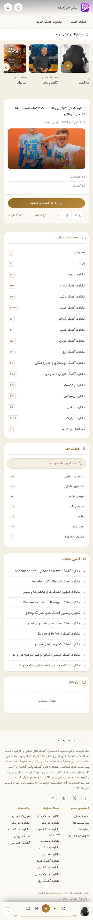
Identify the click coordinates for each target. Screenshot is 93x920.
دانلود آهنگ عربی (72, 329)
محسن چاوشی (74, 476)
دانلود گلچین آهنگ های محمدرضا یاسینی (51, 591)
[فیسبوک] (85, 798)
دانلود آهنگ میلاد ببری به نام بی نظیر (54, 623)
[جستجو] (8, 7)
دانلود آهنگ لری (73, 352)
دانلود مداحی (75, 407)
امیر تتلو (78, 526)
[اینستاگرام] (63, 798)
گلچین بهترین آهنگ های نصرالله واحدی (52, 613)
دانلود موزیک (75, 418)
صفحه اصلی (78, 21)
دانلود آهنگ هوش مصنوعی (65, 374)
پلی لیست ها (81, 823)
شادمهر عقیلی (74, 486)
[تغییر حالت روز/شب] (18, 7)
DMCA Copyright (78, 836)
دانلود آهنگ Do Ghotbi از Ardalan (56, 581)
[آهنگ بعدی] (55, 908)
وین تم (63, 898)
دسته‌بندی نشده (73, 429)
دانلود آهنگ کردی (72, 340)
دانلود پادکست (74, 385)
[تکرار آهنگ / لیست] (28, 908)
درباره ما (84, 829)
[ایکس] (74, 798)
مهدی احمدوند (74, 536)
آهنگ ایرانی (22, 836)
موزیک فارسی (21, 816)
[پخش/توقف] (46, 908)
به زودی (79, 252)
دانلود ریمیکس (74, 396)
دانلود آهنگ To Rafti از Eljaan (59, 633)
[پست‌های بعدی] (6, 67)
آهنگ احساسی (20, 843)
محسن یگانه (76, 506)
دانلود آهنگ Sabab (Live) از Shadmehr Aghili (47, 571)
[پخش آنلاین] (68, 65)
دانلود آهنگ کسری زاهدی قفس (57, 644)
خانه (80, 34)
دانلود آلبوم (76, 274)
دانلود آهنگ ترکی (72, 296)
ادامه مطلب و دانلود (43, 203)
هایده (80, 516)
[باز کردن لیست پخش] (7, 911)
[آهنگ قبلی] (36, 908)
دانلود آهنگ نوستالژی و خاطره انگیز (60, 363)
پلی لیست (78, 263)
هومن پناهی (75, 496)
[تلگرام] (53, 798)
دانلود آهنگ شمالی (71, 318)
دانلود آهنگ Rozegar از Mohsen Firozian (51, 602)
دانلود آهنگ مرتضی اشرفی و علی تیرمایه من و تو (46, 654)
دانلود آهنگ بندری (72, 285)
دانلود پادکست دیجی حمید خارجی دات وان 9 (49, 665)
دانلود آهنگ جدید (49, 21)
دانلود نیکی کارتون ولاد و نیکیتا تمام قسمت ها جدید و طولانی (50, 111)
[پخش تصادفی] (63, 908)
